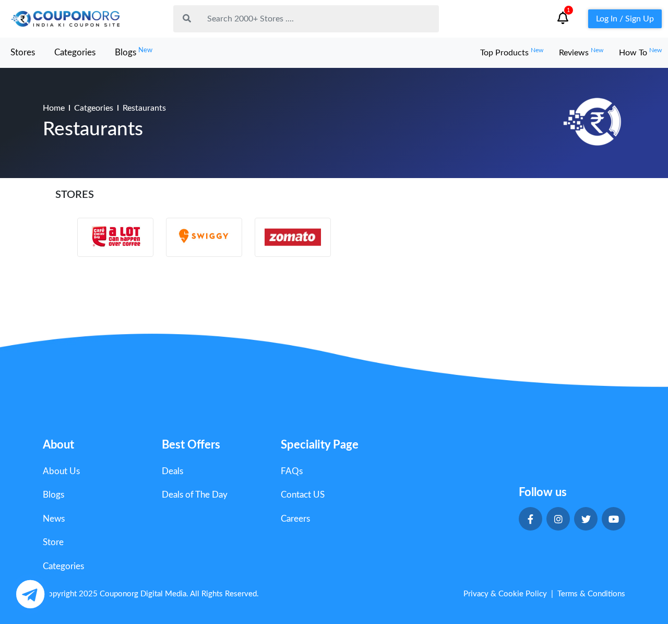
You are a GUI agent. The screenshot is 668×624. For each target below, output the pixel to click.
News (54, 518)
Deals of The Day (195, 494)
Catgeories (93, 108)
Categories (75, 52)
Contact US (303, 494)
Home (54, 108)
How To (640, 53)
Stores (22, 52)
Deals (172, 471)
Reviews (581, 53)
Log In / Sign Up (625, 19)
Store (53, 542)
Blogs (133, 52)
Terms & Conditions (591, 594)
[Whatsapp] (30, 594)
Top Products (511, 53)
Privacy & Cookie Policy (505, 594)
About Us (61, 471)
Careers (295, 518)
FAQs (292, 471)
